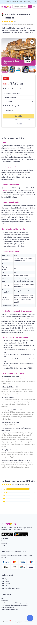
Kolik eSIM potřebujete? (11, 106)
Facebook (4, 541)
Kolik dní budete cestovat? (12, 89)
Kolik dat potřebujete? (10, 97)
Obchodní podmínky (7, 607)
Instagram (4, 538)
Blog (2, 598)
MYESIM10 (27, 1)
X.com (3, 545)
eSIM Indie (4, 586)
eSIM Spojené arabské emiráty (10, 588)
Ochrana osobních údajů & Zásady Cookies (14, 605)
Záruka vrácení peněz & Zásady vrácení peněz (15, 603)
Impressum (4, 600)
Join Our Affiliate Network (9, 610)
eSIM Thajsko (5, 583)
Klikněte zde (5, 190)
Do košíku (18, 116)
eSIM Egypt (4, 579)
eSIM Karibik (5, 581)
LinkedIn (4, 543)
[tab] (4, 69)
